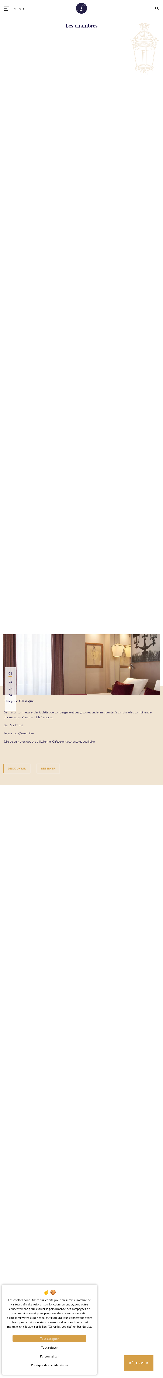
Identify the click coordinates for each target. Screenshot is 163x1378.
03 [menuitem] (10, 688)
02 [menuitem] (10, 681)
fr (157, 8)
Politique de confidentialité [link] (49, 1365)
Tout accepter (49, 1338)
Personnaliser (49, 1356)
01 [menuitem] (10, 673)
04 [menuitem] (10, 695)
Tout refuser (49, 1347)
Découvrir (17, 768)
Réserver (48, 768)
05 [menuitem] (10, 702)
